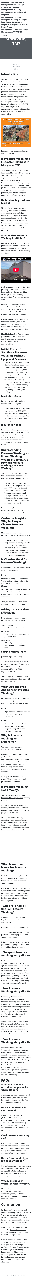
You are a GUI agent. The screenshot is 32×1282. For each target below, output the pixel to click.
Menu (4, 35)
